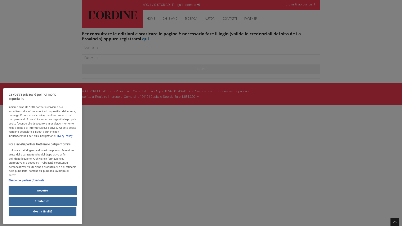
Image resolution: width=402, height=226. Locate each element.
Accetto (42, 190)
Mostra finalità (43, 211)
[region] (42, 156)
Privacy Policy (63, 135)
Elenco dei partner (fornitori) (26, 180)
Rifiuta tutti (42, 201)
